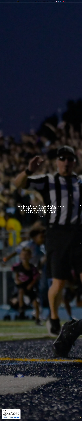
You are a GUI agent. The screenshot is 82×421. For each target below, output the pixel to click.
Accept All (16, 417)
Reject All (11, 417)
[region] (11, 414)
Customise (5, 417)
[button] (22, 417)
